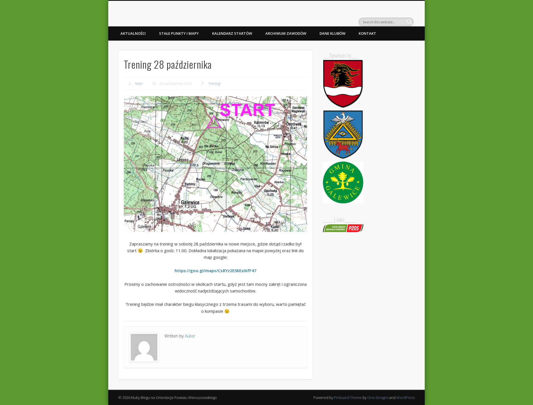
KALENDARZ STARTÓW (232, 33)
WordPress (405, 397)
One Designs (377, 397)
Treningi (214, 83)
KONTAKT (367, 33)
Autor (139, 83)
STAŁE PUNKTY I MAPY (179, 33)
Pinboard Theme (348, 397)
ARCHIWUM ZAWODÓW (285, 33)
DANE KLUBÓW (332, 33)
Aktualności (133, 33)
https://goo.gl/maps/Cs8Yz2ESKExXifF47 (216, 270)
